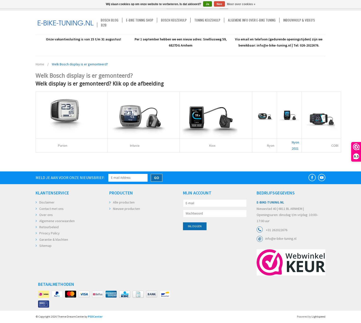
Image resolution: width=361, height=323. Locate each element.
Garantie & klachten (53, 239)
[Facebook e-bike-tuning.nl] (312, 177)
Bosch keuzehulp (174, 20)
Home (40, 64)
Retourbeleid (49, 227)
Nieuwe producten (126, 208)
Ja (207, 4)
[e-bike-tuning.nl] (66, 22)
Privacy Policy (49, 233)
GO (156, 177)
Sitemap (45, 245)
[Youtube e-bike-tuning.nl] (321, 177)
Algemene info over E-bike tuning (252, 20)
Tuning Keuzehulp (207, 20)
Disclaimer (47, 202)
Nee (219, 4)
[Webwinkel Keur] (291, 262)
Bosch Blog (109, 20)
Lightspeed (318, 316)
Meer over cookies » (241, 4)
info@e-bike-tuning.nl (280, 238)
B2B (104, 25)
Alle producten (124, 202)
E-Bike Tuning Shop (139, 20)
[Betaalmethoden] (43, 294)
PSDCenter (95, 316)
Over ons (46, 215)
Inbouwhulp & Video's (299, 20)
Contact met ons (51, 208)
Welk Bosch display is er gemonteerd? (80, 64)
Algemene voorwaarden (57, 221)
